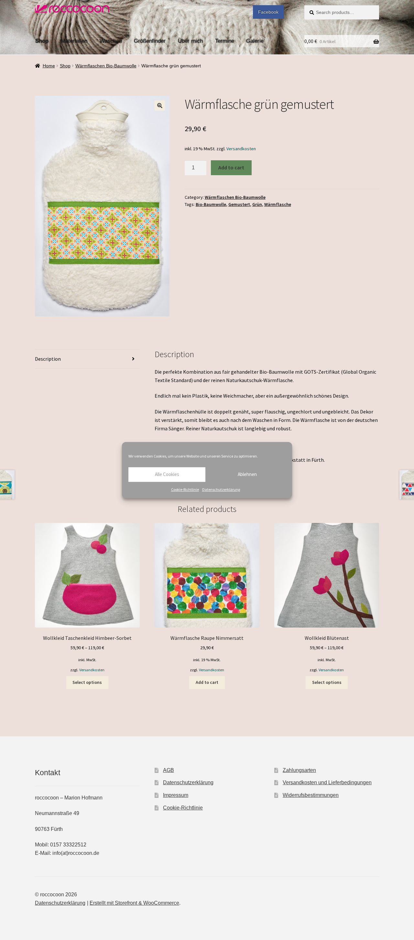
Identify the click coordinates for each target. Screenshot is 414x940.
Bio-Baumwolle (211, 204)
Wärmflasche (277, 204)
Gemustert (239, 204)
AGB (168, 770)
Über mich (190, 41)
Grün (257, 204)
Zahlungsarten (299, 770)
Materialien (74, 41)
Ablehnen (247, 474)
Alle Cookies (167, 474)
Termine (224, 41)
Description (48, 359)
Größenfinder (150, 41)
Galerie (255, 41)
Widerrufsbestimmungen (311, 795)
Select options (87, 682)
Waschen (111, 41)
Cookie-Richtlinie (185, 489)
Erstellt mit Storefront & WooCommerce (134, 903)
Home (49, 65)
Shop (42, 41)
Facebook (268, 12)
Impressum (175, 795)
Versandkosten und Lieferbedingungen (327, 782)
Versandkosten (241, 149)
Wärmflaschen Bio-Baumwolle (105, 65)
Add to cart (231, 167)
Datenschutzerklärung (221, 489)
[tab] (87, 359)
